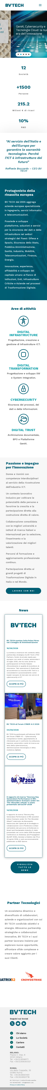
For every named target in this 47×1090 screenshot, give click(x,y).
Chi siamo (21, 1033)
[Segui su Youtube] (18, 1023)
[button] (18, 54)
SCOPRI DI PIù (16, 684)
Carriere (20, 1042)
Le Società (21, 1037)
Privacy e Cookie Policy (17, 1085)
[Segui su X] (12, 1023)
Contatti (20, 1047)
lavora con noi (23, 591)
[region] (23, 34)
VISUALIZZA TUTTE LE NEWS (25, 867)
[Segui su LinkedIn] (23, 1023)
